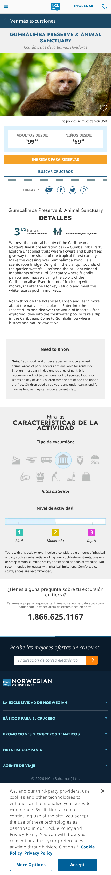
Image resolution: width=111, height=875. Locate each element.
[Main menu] (6, 7)
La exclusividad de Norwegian (35, 702)
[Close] (102, 791)
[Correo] (49, 190)
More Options (31, 865)
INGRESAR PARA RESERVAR (55, 159)
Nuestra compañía (22, 749)
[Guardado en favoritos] (103, 108)
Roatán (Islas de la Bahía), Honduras (55, 47)
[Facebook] (61, 190)
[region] (55, 829)
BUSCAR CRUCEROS (55, 171)
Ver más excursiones (33, 20)
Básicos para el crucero (29, 718)
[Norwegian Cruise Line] (55, 7)
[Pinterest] (84, 190)
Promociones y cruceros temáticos (41, 734)
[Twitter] (72, 190)
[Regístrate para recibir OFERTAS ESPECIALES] (92, 660)
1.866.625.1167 (55, 616)
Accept (77, 865)
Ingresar (84, 6)
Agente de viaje (19, 765)
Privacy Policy (37, 853)
